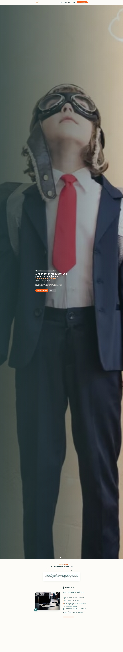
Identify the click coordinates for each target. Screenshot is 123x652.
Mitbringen (42, 638)
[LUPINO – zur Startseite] (37, 2)
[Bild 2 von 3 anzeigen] (61, 557)
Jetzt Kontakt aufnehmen (83, 2)
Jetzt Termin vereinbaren (42, 290)
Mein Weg (65, 2)
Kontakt (74, 2)
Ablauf (61, 2)
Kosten (49, 638)
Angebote (69, 2)
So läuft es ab (52, 290)
